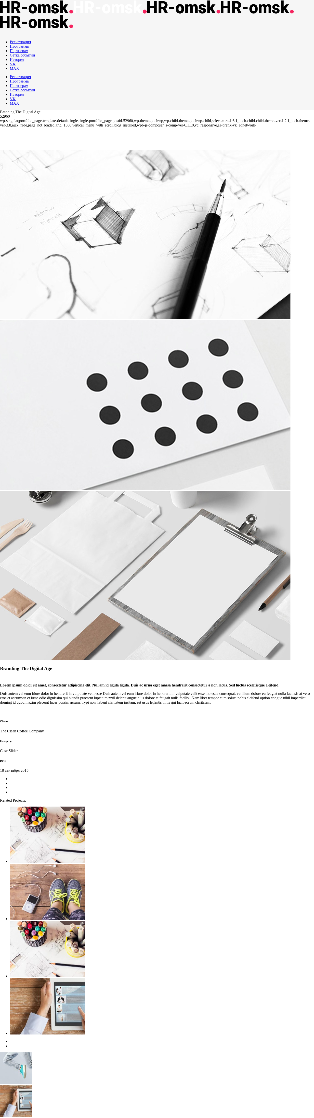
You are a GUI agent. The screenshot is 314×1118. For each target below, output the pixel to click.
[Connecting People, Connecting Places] (162, 949)
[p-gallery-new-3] (145, 318)
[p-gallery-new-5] (145, 659)
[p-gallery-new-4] (145, 488)
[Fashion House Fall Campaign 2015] (162, 892)
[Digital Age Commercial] (162, 835)
